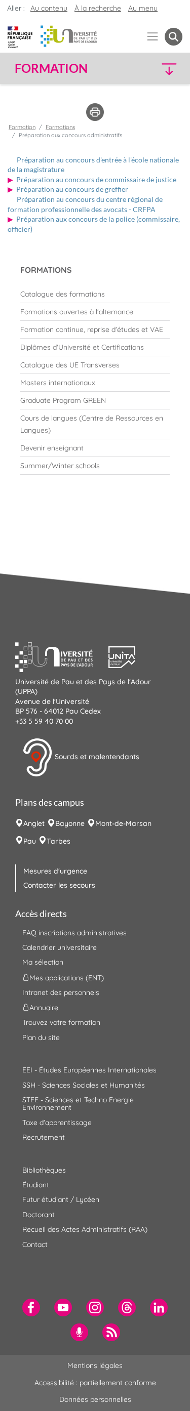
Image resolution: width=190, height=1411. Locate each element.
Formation (22, 127)
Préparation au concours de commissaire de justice (96, 179)
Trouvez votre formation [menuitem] (61, 1022)
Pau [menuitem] (29, 841)
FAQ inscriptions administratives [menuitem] (74, 932)
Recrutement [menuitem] (43, 1137)
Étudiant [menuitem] (35, 1184)
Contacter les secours (59, 885)
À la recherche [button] (97, 8)
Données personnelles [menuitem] (95, 1399)
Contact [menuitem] (35, 1244)
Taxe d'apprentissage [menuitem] (57, 1122)
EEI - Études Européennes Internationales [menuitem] (89, 1069)
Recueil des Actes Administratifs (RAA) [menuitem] (84, 1229)
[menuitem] (95, 294)
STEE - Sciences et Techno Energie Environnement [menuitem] (78, 1103)
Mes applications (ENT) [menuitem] (66, 977)
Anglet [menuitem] (34, 823)
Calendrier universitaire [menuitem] (59, 947)
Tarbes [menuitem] (58, 841)
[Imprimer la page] (95, 111)
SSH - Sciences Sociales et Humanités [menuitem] (83, 1085)
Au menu (143, 8)
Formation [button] (51, 68)
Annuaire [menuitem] (43, 1007)
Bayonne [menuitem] (70, 823)
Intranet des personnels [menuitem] (60, 992)
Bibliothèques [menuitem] (44, 1170)
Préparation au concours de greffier (72, 189)
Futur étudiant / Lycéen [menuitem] (60, 1199)
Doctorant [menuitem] (38, 1214)
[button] (163, 68)
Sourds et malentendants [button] (96, 756)
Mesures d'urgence (55, 871)
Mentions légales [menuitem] (95, 1365)
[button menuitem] (173, 37)
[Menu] (153, 36)
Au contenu (48, 8)
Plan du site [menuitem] (41, 1037)
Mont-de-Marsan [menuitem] (123, 823)
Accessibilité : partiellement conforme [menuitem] (95, 1382)
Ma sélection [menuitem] (42, 962)
